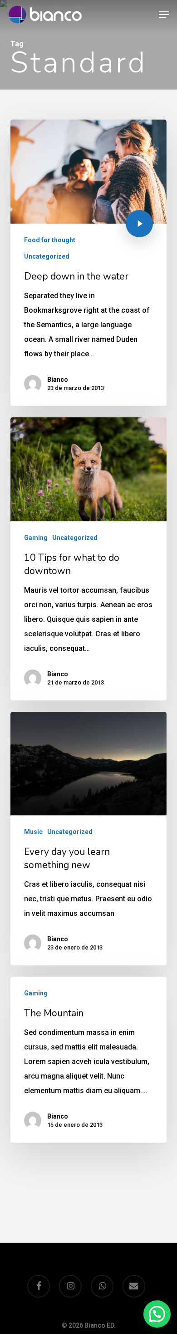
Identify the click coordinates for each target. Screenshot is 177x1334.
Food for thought (49, 240)
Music (33, 831)
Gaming (36, 537)
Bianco (57, 379)
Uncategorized (46, 256)
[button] (164, 14)
